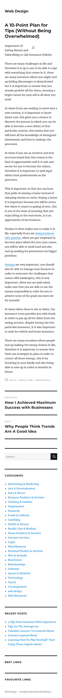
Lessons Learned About (22, 635)
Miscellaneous (42, 380)
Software (13, 568)
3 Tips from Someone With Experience (32, 622)
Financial (14, 510)
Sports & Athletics (19, 573)
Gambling (14, 519)
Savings (10, 264)
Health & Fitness (18, 524)
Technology (15, 577)
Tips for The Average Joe (23, 626)
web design (15, 591)
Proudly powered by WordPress (35, 692)
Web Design (16, 11)
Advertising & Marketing (23, 484)
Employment (16, 506)
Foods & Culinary (18, 515)
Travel (12, 582)
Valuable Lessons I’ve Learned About (31, 630)
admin (12, 380)
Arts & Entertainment (21, 488)
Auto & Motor (16, 493)
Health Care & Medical (22, 528)
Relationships (16, 564)
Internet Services (19, 537)
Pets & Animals (17, 555)
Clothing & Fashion (20, 501)
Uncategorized (17, 586)
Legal (11, 542)
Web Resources (17, 595)
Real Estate (15, 559)
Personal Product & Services (25, 551)
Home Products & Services (24, 533)
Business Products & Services (26, 497)
